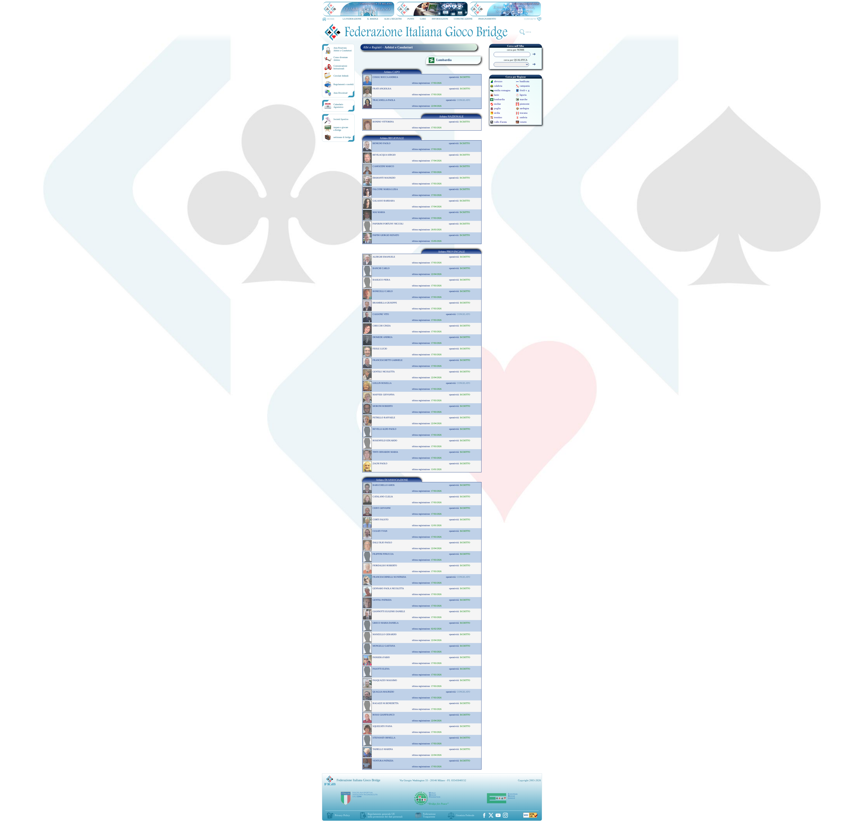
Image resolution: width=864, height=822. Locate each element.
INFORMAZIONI (440, 19)
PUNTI (410, 19)
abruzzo (498, 81)
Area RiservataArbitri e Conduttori (342, 49)
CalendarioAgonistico (338, 105)
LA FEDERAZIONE (352, 19)
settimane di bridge (342, 137)
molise (497, 103)
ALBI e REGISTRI (393, 19)
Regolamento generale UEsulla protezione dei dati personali (385, 815)
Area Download (340, 93)
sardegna (524, 108)
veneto (523, 121)
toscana (523, 112)
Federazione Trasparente (429, 815)
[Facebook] (484, 815)
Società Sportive (340, 119)
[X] (491, 815)
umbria (523, 117)
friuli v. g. (525, 90)
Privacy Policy (342, 815)
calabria (498, 85)
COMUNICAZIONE (463, 19)
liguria (523, 94)
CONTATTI (530, 19)
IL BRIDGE (372, 19)
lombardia (499, 99)
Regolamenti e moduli (343, 84)
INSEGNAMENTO (487, 19)
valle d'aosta (500, 121)
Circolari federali (341, 76)
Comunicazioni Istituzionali (340, 67)
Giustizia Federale (465, 815)
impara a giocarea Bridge (340, 128)
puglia (497, 108)
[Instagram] (505, 815)
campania (525, 85)
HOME (331, 19)
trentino (498, 117)
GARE (423, 19)
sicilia (497, 112)
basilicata (524, 81)
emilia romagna (502, 90)
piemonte (524, 103)
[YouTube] (498, 815)
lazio (496, 94)
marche (523, 99)
